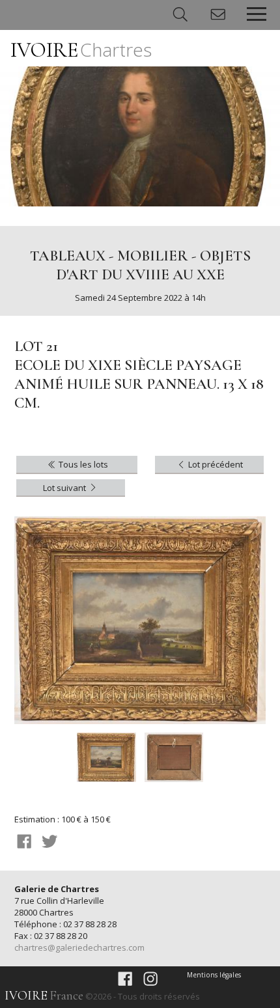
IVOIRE (81, 50)
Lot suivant (65, 488)
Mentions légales (214, 974)
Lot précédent (214, 464)
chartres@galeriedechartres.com (79, 947)
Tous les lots (82, 464)
